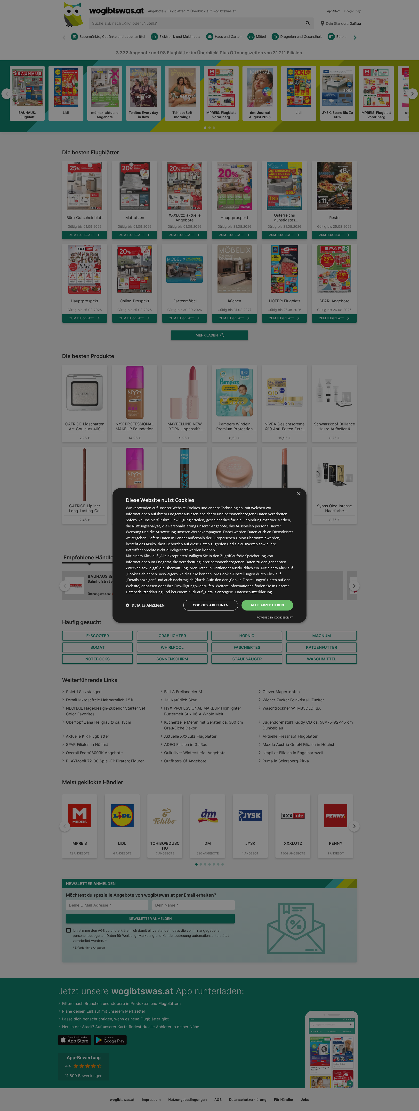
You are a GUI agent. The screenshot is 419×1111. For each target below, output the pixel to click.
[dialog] (209, 555)
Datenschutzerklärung (253, 591)
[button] (145, 605)
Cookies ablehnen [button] (210, 605)
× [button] (298, 494)
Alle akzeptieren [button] (267, 605)
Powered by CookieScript (275, 617)
